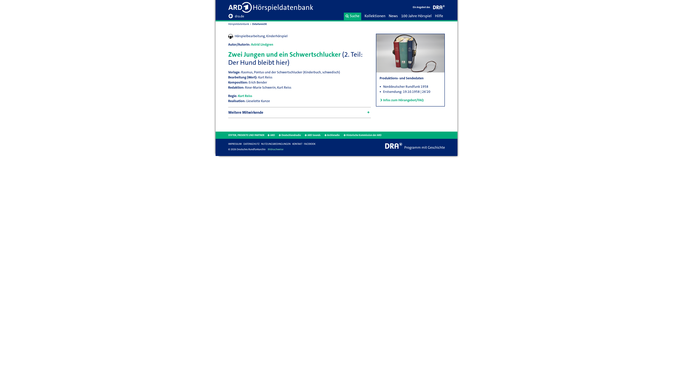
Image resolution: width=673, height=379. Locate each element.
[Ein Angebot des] (439, 8)
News (393, 16)
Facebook (309, 144)
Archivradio (333, 135)
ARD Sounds (314, 135)
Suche (354, 16)
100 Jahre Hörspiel (416, 16)
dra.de (239, 16)
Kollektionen (375, 16)
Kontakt (297, 144)
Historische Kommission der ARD (364, 135)
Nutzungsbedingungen (276, 144)
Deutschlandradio (291, 135)
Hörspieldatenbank (238, 24)
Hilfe (439, 16)
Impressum (235, 144)
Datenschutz (251, 144)
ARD (272, 135)
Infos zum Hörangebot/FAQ (403, 100)
